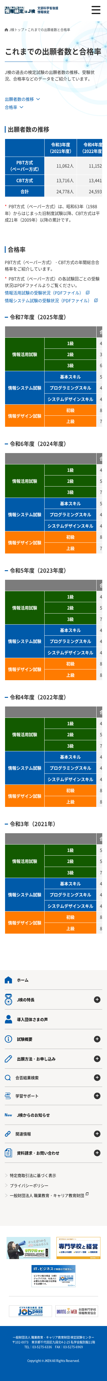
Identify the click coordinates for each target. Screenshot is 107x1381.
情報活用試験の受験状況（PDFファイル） (44, 293)
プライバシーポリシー (29, 1185)
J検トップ (16, 29)
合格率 (11, 107)
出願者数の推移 (19, 99)
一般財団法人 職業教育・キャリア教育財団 (47, 1195)
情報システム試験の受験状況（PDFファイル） (48, 300)
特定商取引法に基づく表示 (33, 1175)
